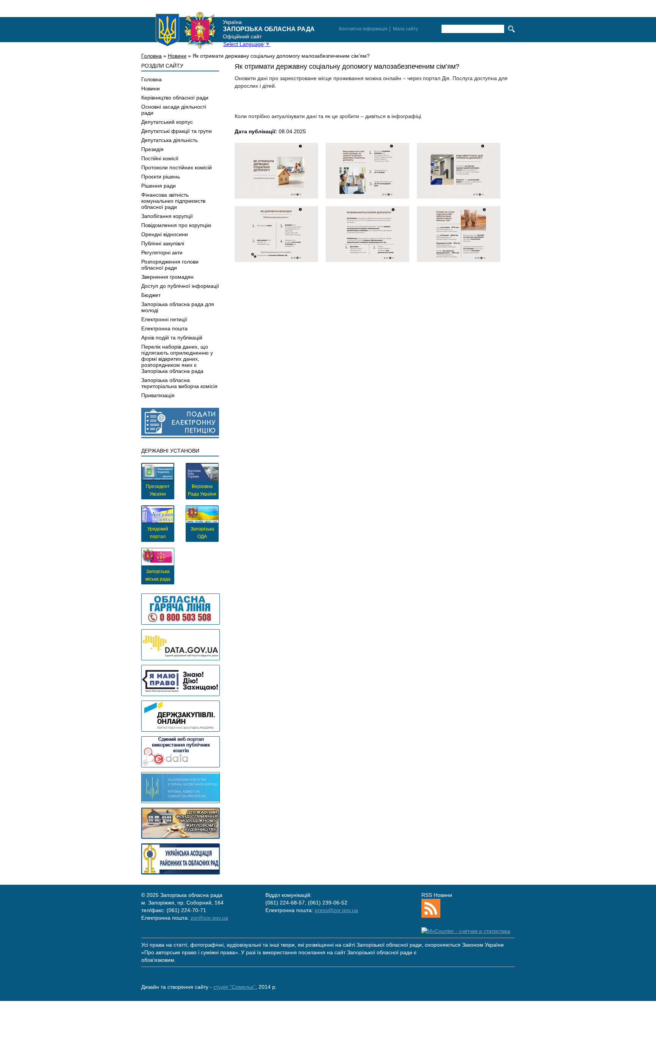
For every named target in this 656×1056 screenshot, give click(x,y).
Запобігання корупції (167, 216)
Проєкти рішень (160, 177)
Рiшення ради (158, 186)
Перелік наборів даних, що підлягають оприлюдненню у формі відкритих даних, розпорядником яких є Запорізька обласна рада (177, 359)
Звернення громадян (167, 277)
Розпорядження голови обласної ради (170, 265)
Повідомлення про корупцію (176, 225)
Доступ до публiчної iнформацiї (180, 286)
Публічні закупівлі (162, 243)
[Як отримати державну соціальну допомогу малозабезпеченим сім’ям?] (276, 171)
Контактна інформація (363, 29)
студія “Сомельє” (234, 987)
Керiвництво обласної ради (174, 98)
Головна (151, 56)
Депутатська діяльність (169, 140)
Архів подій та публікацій (171, 338)
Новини (177, 56)
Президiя (152, 149)
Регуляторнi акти (162, 252)
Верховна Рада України (202, 490)
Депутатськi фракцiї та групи (176, 131)
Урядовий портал (157, 532)
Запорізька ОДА (202, 532)
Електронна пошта (164, 328)
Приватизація (158, 395)
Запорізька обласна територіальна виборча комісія (179, 383)
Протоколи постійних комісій (176, 167)
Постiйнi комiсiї (159, 158)
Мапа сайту (405, 29)
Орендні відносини (164, 234)
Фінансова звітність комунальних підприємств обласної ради (173, 201)
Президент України (158, 490)
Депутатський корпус (167, 122)
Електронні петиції (164, 319)
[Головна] (186, 30)
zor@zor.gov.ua (209, 918)
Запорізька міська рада (157, 575)
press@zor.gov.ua (336, 910)
